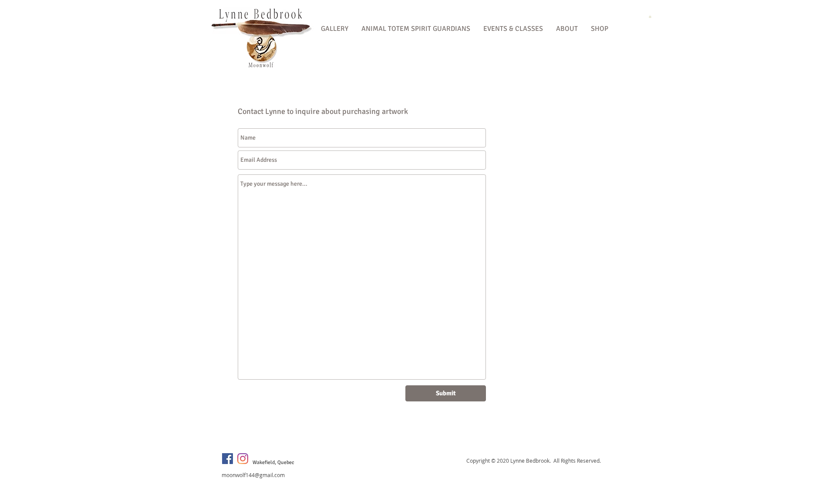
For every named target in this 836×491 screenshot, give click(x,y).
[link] (650, 16)
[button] (334, 28)
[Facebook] (227, 458)
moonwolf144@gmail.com (253, 474)
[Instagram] (242, 458)
